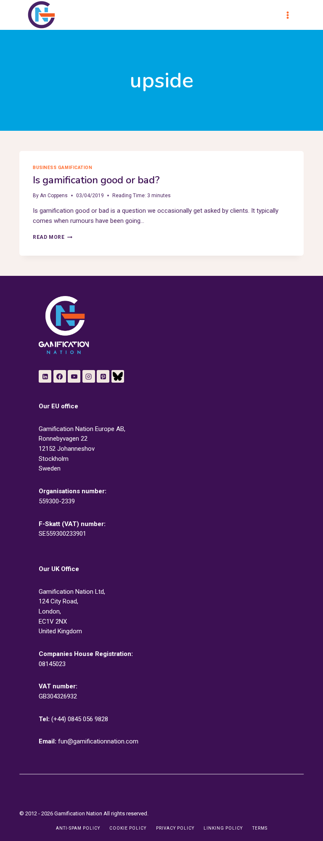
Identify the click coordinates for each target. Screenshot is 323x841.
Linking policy (223, 828)
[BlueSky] (117, 376)
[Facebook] (59, 376)
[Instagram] (88, 376)
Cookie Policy (127, 828)
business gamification (62, 167)
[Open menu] (291, 14)
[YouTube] (74, 376)
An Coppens (54, 195)
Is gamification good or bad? (96, 180)
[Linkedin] (45, 376)
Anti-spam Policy (78, 828)
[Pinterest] (103, 376)
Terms (259, 828)
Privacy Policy (175, 828)
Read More (52, 237)
